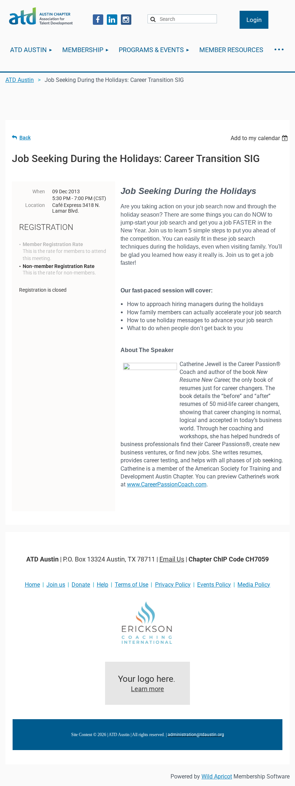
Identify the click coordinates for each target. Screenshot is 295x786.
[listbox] (260, 138)
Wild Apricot (216, 776)
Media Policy (253, 584)
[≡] (279, 50)
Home (32, 584)
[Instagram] (126, 19)
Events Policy (214, 584)
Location (35, 205)
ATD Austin (19, 80)
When (38, 191)
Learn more (147, 689)
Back (25, 137)
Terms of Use (131, 584)
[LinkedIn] (112, 19)
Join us (55, 584)
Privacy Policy (173, 584)
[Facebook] (98, 19)
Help (102, 584)
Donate (81, 584)
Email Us (171, 559)
